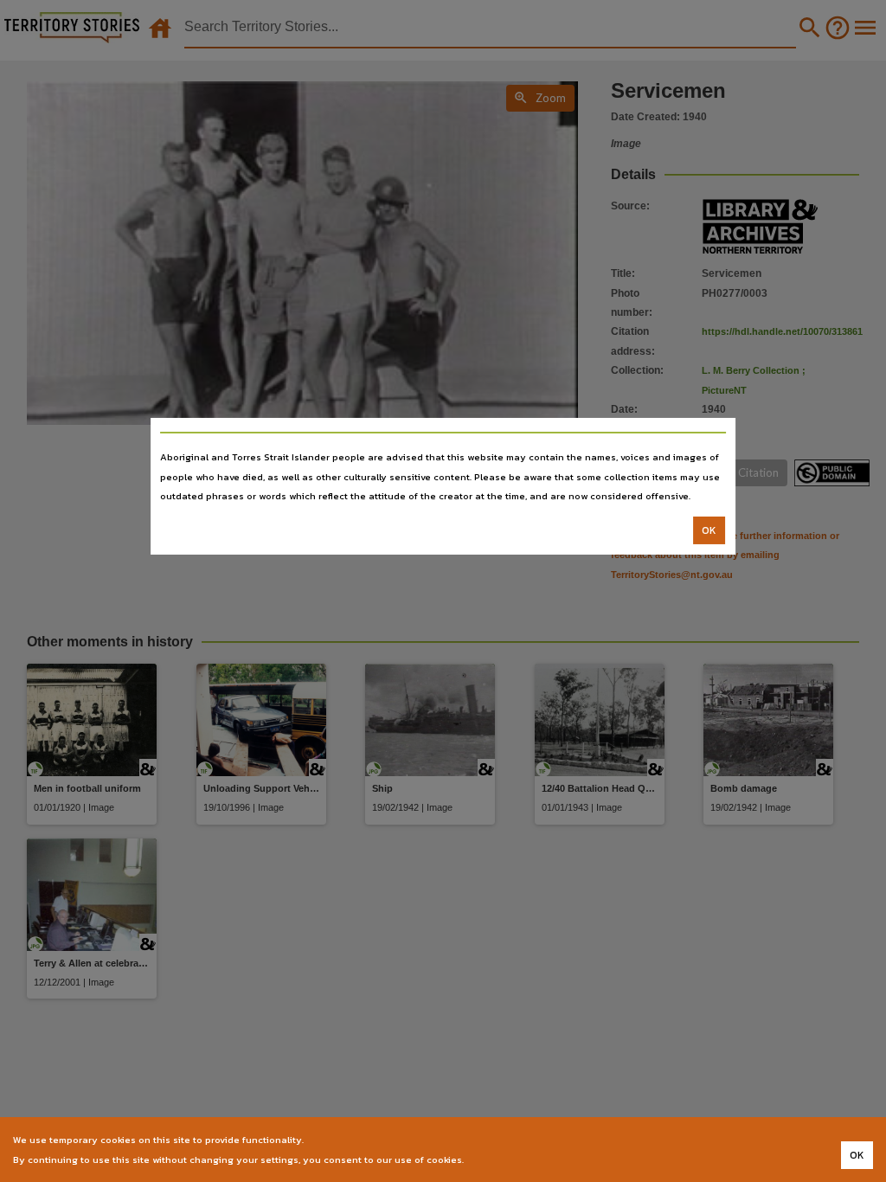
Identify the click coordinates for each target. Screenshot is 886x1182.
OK (709, 530)
